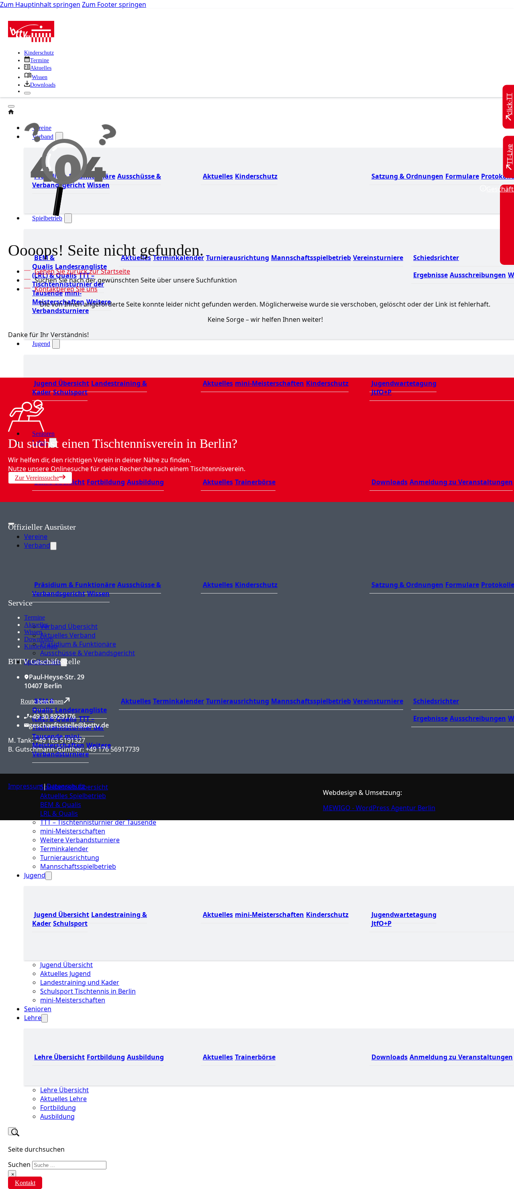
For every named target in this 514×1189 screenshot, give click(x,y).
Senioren (37, 1008)
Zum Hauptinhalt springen (40, 4)
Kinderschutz (39, 53)
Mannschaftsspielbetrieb (311, 257)
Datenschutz (66, 786)
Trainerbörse (255, 482)
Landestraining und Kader (79, 982)
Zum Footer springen (114, 4)
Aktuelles (218, 176)
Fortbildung (106, 482)
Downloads (389, 482)
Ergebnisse (430, 274)
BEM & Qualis (43, 262)
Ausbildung (145, 482)
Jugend (41, 343)
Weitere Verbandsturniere (80, 839)
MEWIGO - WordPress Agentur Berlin (379, 807)
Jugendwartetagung (403, 383)
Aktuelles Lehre (63, 1098)
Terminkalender (178, 701)
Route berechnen (41, 701)
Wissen (33, 631)
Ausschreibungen (478, 274)
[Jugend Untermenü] (56, 344)
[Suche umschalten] (12, 1131)
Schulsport (70, 392)
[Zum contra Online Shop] (68, 593)
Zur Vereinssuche (37, 477)
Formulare (462, 176)
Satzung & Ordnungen (407, 176)
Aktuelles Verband (68, 635)
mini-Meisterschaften (269, 383)
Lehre (32, 1017)
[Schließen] (27, 93)
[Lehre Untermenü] (44, 1018)
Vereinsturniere (378, 257)
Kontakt (25, 1182)
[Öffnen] (11, 106)
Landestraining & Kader (89, 387)
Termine (34, 617)
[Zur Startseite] (31, 39)
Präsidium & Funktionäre (78, 644)
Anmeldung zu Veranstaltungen (461, 482)
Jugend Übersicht (61, 383)
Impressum (25, 786)
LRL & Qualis (59, 813)
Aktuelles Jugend (65, 973)
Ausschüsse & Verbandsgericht (87, 652)
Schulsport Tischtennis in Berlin (88, 991)
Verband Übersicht (69, 626)
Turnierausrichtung (237, 257)
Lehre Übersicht (59, 482)
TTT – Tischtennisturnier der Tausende (68, 727)
